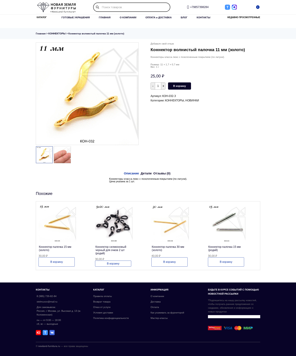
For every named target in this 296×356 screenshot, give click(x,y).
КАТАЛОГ (42, 17)
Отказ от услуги (101, 307)
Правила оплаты (102, 296)
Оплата (155, 307)
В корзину (179, 85)
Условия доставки (103, 312)
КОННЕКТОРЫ (57, 33)
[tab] (131, 173)
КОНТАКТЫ (203, 17)
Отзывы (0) (161, 173)
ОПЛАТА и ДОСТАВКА (158, 17)
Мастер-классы (159, 318)
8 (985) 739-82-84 (47, 296)
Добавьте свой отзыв (162, 43)
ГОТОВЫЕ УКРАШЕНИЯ (75, 17)
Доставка (156, 301)
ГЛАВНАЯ (104, 17)
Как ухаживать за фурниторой (167, 312)
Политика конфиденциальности (111, 318)
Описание (131, 173)
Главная (41, 33)
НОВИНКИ (192, 100)
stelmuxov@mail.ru (47, 301)
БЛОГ (184, 17)
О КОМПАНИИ (128, 17)
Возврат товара (101, 301)
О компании (157, 296)
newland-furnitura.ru (49, 346)
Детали (146, 173)
